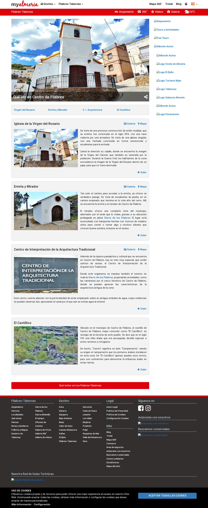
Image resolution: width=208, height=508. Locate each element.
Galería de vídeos (43, 437)
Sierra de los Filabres (117, 217)
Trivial (169, 4)
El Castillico (123, 109)
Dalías (62, 433)
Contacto (111, 443)
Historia (15, 411)
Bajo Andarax (65, 418)
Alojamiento (17, 407)
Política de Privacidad (117, 411)
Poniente (87, 426)
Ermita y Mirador (57, 109)
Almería (62, 411)
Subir (143, 172)
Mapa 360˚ (155, 4)
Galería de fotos (43, 430)
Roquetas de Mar (91, 433)
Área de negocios (115, 447)
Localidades (17, 414)
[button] (194, 4)
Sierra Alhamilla (42, 414)
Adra (61, 407)
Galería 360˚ (41, 433)
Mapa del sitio (113, 466)
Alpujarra (63, 414)
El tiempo (39, 418)
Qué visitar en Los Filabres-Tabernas (80, 385)
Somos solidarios (115, 459)
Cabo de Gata (65, 426)
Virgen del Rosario (24, 109)
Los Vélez (87, 418)
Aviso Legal (111, 407)
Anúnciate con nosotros (118, 451)
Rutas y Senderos (19, 426)
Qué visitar (16, 418)
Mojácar (87, 422)
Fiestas (15, 422)
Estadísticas (112, 462)
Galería (130, 123)
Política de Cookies (116, 414)
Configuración (42, 504)
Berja (61, 422)
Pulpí (85, 430)
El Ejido (62, 437)
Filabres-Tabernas (22, 11)
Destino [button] (48, 4)
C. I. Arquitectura (92, 109)
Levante (86, 414)
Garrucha (87, 407)
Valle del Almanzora (92, 437)
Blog (179, 4)
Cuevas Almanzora (68, 430)
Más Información (21, 504)
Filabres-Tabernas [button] (70, 4)
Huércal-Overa (90, 411)
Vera (85, 441)
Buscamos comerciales (117, 455)
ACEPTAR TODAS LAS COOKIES (167, 495)
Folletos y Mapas (19, 430)
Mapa (143, 123)
